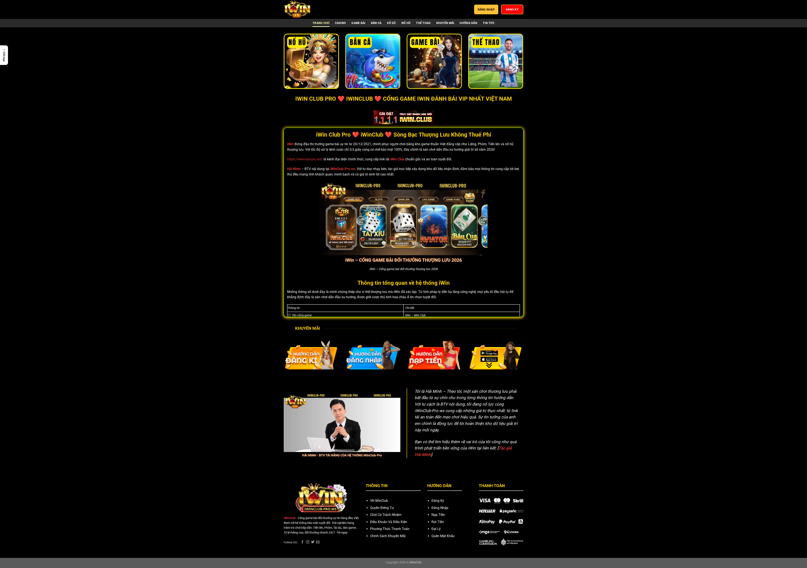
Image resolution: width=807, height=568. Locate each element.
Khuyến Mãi (445, 23)
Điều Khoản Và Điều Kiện (388, 522)
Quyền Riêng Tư (382, 508)
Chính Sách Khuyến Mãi (388, 536)
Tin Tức (488, 23)
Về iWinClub (379, 501)
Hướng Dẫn (468, 23)
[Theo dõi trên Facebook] (302, 542)
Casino (340, 23)
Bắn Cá (376, 23)
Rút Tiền (437, 522)
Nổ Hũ (405, 23)
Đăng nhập (486, 9)
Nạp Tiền (438, 515)
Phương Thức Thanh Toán (389, 529)
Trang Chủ (321, 23)
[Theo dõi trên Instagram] (307, 542)
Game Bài (358, 23)
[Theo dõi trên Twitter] (312, 542)
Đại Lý (436, 529)
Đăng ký (512, 9)
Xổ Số (391, 23)
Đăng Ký (437, 501)
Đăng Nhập (439, 508)
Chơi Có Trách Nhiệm (385, 515)
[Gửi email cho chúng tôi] (317, 542)
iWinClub (290, 518)
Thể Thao (423, 23)
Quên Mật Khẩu (443, 536)
